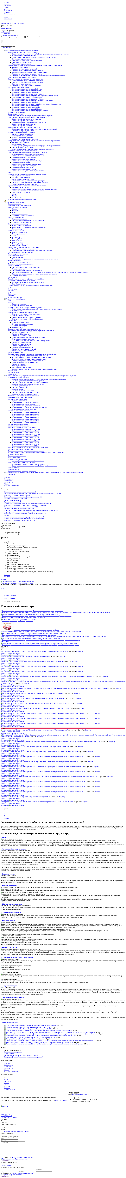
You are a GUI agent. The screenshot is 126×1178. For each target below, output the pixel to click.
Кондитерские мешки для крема (22, 136)
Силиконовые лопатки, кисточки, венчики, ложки (28, 191)
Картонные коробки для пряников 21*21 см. (26, 432)
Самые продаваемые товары (10, 1022)
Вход (6, 17)
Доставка (7, 9)
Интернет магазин (6, 28)
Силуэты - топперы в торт (20, 332)
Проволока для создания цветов (22, 62)
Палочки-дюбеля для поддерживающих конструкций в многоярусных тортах (36, 146)
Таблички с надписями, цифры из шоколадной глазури (29, 360)
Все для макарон (12, 562)
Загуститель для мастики (19, 214)
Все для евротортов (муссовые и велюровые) (21, 566)
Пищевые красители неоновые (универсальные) (27, 270)
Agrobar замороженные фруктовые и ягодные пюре (28, 282)
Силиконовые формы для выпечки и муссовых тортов (29, 122)
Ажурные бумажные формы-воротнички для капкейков (29, 72)
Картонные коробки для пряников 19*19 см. (26, 439)
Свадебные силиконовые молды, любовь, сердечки (28, 154)
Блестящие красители (18, 269)
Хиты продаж (8, 479)
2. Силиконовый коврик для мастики (13, 849)
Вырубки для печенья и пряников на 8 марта (26, 107)
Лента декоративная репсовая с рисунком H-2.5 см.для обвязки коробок (34, 466)
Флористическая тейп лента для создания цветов (27, 60)
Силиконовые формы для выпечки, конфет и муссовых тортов (24, 505)
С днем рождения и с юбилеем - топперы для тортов (28, 337)
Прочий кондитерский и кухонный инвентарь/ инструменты (23, 518)
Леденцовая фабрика (13, 532)
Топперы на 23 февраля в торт (21, 342)
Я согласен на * (18, 1157)
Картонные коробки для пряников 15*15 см (25, 441)
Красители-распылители (19, 275)
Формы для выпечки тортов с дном (23, 179)
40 (50, 503)
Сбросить (7, 576)
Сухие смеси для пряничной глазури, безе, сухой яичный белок (32, 250)
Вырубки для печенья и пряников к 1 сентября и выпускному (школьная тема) (36, 104)
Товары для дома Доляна (14, 534)
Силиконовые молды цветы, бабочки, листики (26, 164)
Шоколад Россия (17, 240)
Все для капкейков (12, 560)
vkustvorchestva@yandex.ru (80, 1094)
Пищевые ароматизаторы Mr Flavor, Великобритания (28, 220)
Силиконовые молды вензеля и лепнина (24, 169)
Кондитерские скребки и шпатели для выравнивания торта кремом (33, 149)
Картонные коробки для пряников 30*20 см (25, 446)
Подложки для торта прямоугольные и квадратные (28, 381)
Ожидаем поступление (11, 485)
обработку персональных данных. (22, 1157)
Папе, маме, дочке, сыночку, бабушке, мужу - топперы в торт (31, 340)
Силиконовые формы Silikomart (22, 125)
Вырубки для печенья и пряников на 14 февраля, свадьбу (30, 110)
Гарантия (7, 12)
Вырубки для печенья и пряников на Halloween (27, 89)
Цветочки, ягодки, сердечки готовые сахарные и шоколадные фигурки (34, 369)
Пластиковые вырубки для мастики (23, 130)
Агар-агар (15, 210)
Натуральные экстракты (19, 219)
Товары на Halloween (13, 570)
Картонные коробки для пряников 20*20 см (25, 436)
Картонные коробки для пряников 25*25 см (25, 444)
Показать (7, 575)
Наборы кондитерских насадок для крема (25, 139)
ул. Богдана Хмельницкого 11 (10, 35)
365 (27, 498)
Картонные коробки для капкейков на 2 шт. (25, 419)
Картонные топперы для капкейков (23, 339)
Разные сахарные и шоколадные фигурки (25, 362)
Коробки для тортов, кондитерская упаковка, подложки (21, 1055)
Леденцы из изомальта (19, 304)
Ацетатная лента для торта (20, 142)
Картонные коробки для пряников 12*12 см (25, 431)
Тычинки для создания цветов (21, 64)
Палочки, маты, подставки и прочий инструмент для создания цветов (34, 57)
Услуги (6, 7)
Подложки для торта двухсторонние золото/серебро (28, 384)
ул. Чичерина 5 (5, 32)
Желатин (14, 212)
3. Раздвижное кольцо (8, 874)
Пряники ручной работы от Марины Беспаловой (27, 319)
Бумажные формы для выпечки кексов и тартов (27, 74)
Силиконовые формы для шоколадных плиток (19, 520)
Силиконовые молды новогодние (22, 167)
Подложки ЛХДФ (17, 389)
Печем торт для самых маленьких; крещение (21, 568)
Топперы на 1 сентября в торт (21, 335)
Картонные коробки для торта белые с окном (26, 406)
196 (33, 508)
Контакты (7, 5)
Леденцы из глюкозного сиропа (22, 305)
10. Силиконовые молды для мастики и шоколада (17, 957)
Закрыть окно (5, 1160)
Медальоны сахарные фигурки (21, 367)
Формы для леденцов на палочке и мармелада (18, 512)
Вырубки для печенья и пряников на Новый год (27, 90)
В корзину (79, 651)
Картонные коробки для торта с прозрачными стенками (29, 407)
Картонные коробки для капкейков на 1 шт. (25, 421)
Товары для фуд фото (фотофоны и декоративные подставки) (23, 1057)
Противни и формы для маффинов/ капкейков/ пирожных (30, 182)
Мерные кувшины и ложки (20, 187)
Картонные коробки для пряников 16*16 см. (26, 434)
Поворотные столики (18, 144)
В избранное (5, 655)
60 (43, 517)
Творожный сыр (17, 229)
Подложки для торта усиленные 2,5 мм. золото (26, 392)
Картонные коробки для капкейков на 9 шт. (25, 414)
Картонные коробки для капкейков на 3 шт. (25, 422)
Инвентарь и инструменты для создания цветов (19, 492)
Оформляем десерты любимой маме (18, 551)
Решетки (14, 196)
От (1, 527)
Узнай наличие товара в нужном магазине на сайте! (17, 583)
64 (35, 492)
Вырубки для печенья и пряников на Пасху (25, 105)
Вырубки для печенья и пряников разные (25, 102)
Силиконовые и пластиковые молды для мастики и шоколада (23, 513)
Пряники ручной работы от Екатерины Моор (26, 314)
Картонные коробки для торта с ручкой (24, 409)
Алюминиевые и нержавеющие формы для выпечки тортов (23, 517)
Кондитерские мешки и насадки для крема (17, 508)
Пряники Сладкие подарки (20, 315)
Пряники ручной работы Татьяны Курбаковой (26, 317)
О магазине (8, 10)
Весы (6, 515)
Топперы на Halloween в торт (21, 334)
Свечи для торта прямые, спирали (22, 324)
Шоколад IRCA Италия (19, 245)
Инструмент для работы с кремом (22, 134)
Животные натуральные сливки (22, 225)
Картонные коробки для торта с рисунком (25, 402)
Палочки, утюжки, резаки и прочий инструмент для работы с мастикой (34, 129)
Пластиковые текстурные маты (21, 84)
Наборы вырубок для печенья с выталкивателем (27, 97)
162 (45, 505)
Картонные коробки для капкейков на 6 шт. (25, 416)
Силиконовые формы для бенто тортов (24, 124)
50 (34, 512)
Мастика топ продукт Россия (21, 262)
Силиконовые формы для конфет (22, 120)
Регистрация (8, 19)
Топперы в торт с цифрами (20, 345)
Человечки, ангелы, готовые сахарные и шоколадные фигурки (31, 357)
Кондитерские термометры (12, 500)
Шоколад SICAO (17, 239)
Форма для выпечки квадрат (21, 176)
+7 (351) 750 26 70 (6, 1116)
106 (60, 493)
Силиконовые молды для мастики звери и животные (28, 171)
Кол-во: (3, 1127)
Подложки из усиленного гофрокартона (24, 394)
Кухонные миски (17, 197)
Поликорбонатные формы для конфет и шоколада (27, 80)
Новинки (7, 477)
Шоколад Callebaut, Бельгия (20, 232)
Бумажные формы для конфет (21, 67)
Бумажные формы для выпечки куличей (24, 69)
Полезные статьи (9, 14)
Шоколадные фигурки (19, 366)
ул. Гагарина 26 (6, 33)
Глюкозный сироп (17, 257)
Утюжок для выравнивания (11, 912)
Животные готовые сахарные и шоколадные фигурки (29, 359)
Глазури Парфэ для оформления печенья (24, 249)
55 (20, 502)
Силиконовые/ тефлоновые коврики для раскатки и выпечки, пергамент (34, 189)
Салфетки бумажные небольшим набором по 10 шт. (28, 461)
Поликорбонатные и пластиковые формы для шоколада (21, 497)
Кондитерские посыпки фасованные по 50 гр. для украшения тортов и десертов (37, 309)
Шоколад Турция (17, 242)
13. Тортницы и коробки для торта (12, 997)
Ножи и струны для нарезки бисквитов (24, 147)
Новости (3, 579)
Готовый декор (9, 1053)
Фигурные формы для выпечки (22, 177)
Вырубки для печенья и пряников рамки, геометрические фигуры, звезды (35, 95)
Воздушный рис (17, 310)
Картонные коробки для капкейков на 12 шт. (26, 412)
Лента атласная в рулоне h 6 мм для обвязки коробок (28, 464)
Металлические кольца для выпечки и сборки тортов (28, 181)
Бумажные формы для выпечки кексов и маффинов (28, 70)
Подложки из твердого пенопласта (23, 391)
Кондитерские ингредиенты (13, 1052)
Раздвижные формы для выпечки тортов (24, 184)
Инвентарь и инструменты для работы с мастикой (20, 507)
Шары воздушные (17, 327)
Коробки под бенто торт (19, 401)
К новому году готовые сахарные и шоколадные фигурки (30, 355)
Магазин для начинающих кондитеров (13, 23)
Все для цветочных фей (14, 549)
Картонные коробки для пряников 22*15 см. (26, 437)
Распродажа (8, 480)
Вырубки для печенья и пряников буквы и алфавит (28, 94)
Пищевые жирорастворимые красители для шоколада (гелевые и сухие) (34, 274)
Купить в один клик (21, 1159)
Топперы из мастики (18, 364)
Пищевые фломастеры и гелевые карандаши (26, 267)
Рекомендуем (8, 482)
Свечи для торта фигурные (20, 322)
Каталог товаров (6, 47)
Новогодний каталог (13, 559)
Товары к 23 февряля (13, 544)
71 (57, 510)
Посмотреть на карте (61, 1100)
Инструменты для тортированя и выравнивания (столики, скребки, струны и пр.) (30, 510)
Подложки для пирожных (20, 387)
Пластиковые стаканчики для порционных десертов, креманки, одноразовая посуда (38, 75)
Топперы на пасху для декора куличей (24, 349)
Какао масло (16, 237)
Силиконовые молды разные (21, 162)
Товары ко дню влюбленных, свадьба (18, 557)
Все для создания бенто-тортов (16, 546)
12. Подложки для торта (9, 986)
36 (37, 507)
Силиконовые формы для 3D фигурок (24, 166)
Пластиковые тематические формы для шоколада (27, 82)
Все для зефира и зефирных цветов (18, 564)
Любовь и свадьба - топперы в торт (23, 350)
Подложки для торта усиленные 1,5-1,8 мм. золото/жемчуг (30, 382)
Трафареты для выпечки (12, 502)
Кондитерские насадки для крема (22, 137)
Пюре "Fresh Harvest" (18, 284)
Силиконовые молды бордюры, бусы (23, 159)
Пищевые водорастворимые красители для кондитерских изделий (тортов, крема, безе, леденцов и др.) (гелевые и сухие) (50, 272)
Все (5, 542)
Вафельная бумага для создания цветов (24, 55)
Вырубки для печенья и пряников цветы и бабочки (28, 99)
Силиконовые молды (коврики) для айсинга (18, 495)
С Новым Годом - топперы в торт (22, 347)
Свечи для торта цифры (19, 325)
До (21, 527)
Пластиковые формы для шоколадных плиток (26, 85)
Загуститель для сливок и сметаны (23, 215)
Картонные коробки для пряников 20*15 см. (26, 429)
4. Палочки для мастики (9, 885)
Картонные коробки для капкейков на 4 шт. (25, 417)
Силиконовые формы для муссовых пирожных (26, 119)
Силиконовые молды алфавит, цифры (24, 157)
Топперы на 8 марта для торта (21, 344)
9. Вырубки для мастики (9, 947)
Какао (14, 235)
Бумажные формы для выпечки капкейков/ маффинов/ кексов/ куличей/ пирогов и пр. (31, 493)
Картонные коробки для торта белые (23, 404)
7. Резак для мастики (8, 920)
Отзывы (7, 4)
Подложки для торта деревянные (22, 386)
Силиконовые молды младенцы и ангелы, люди (27, 161)
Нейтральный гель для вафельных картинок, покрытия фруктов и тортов (35, 259)
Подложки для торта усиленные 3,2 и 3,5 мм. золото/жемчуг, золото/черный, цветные (39, 379)
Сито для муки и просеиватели (21, 192)
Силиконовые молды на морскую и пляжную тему (28, 156)
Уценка (6, 484)
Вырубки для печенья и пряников (15, 498)
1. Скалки (4, 837)
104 (41, 497)
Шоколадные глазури (18, 234)
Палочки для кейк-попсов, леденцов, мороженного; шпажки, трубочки (26, 503)
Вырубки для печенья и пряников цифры (25, 92)
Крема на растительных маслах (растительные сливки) (29, 227)
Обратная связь (5, 1114)
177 (44, 513)
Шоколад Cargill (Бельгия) (20, 244)
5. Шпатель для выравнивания (11, 904)
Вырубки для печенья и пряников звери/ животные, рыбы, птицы (32, 100)
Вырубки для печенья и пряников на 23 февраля (27, 109)
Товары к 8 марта (12, 553)
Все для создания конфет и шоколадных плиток (22, 547)
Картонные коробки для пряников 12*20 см (25, 442)
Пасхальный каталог (13, 555)
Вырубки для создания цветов (21, 59)
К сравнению (15, 653)
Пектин (14, 209)
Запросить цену (17, 1174)
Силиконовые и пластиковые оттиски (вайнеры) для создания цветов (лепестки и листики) (40, 54)
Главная (6, 2)
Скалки (14, 194)
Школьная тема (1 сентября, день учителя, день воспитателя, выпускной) (30, 572)
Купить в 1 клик (6, 653)
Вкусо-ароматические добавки (21, 222)
